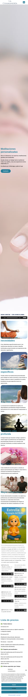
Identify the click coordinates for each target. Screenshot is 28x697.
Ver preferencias (14, 692)
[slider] (25, 317)
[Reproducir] (2, 317)
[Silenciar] (22, 317)
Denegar (14, 688)
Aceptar (14, 684)
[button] (26, 670)
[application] (14, 317)
